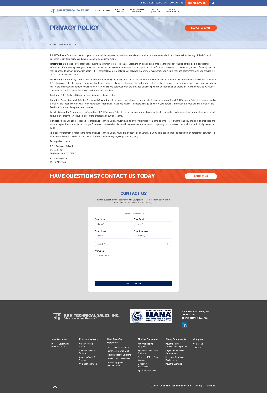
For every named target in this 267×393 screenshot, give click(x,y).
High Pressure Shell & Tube (119, 351)
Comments (100, 251)
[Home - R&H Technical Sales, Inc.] (86, 316)
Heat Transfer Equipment (137, 11)
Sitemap (211, 385)
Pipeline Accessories (147, 370)
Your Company (141, 231)
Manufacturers (102, 11)
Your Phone (100, 231)
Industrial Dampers (173, 364)
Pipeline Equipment (155, 11)
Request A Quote (201, 28)
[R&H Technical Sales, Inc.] (70, 11)
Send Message (133, 284)
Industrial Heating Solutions (119, 355)
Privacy (198, 385)
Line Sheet (147, 3)
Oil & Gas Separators (88, 364)
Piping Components (172, 11)
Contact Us (176, 3)
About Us (161, 3)
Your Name (100, 219)
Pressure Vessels (119, 11)
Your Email (139, 219)
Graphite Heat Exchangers (118, 359)
